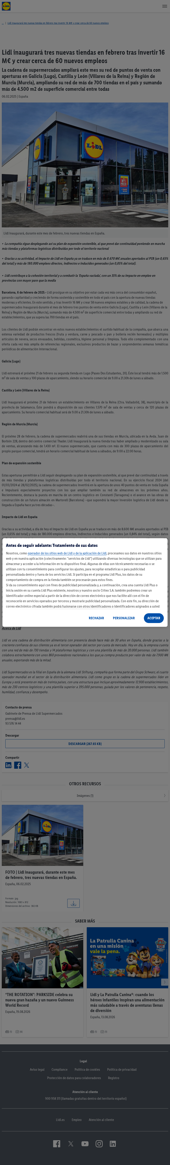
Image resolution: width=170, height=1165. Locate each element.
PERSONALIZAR (124, 618)
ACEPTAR (153, 618)
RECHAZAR (96, 618)
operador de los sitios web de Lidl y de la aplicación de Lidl (67, 553)
